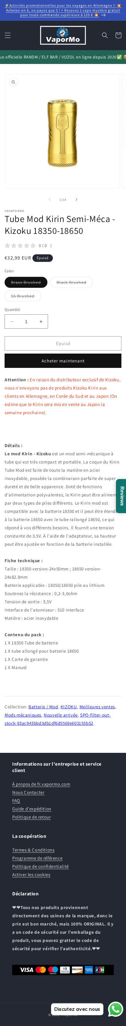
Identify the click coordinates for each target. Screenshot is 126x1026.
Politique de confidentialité (40, 866)
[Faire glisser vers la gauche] (49, 199)
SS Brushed (26, 297)
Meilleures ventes (97, 707)
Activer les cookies (31, 874)
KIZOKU (69, 707)
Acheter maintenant (63, 361)
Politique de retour (31, 817)
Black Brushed (75, 283)
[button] (7, 35)
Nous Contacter (28, 792)
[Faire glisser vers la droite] (76, 199)
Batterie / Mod (43, 707)
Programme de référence (37, 858)
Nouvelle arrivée (61, 715)
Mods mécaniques (23, 715)
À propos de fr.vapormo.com (41, 784)
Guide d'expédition (31, 809)
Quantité (12, 309)
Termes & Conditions (33, 850)
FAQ (16, 800)
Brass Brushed (29, 283)
